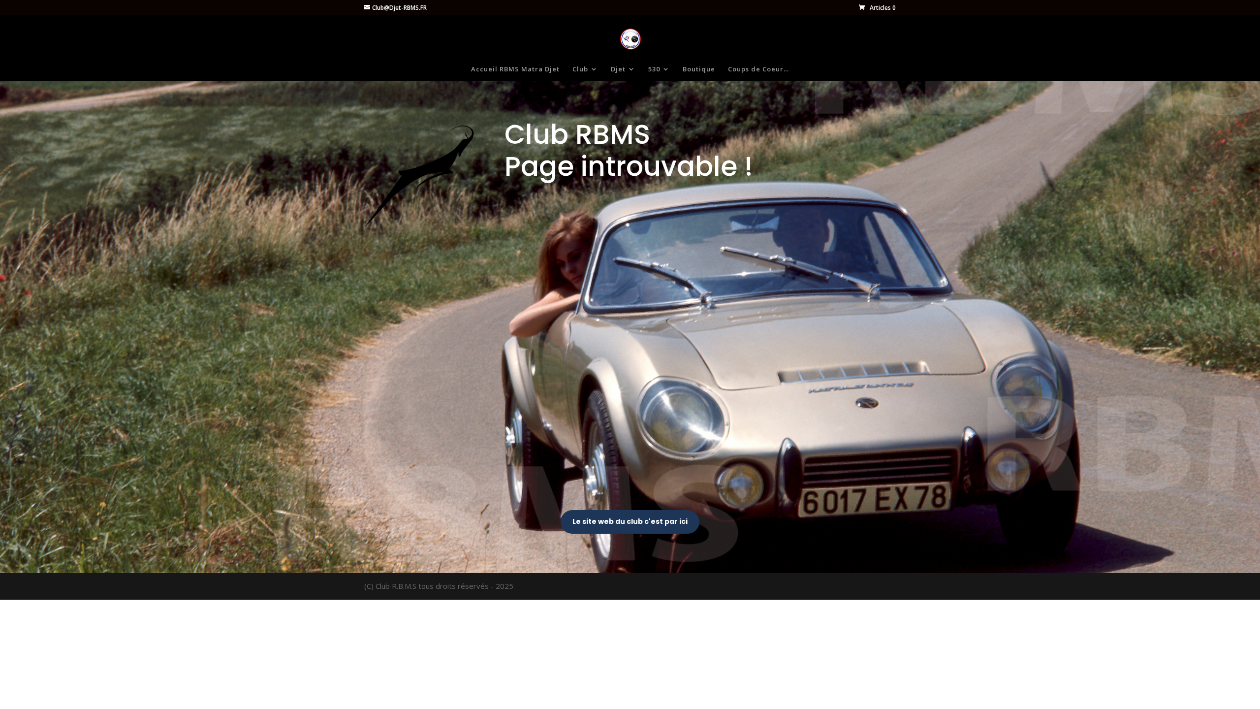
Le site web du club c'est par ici (630, 521)
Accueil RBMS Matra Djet (515, 69)
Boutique (699, 69)
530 (654, 69)
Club (580, 69)
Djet (618, 69)
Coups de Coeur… (758, 69)
